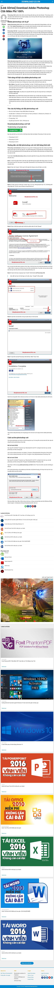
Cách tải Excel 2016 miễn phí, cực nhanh (13, 537)
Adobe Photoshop (17, 26)
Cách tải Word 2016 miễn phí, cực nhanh (13, 545)
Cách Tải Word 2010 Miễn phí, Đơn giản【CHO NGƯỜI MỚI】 (18, 541)
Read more (4, 666)
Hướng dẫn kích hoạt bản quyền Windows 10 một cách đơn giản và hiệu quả (21, 519)
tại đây (23, 442)
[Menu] (2, 1)
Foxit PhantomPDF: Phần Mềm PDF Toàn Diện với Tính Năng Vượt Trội (20, 515)
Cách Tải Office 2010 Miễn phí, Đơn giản (13, 532)
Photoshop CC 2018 (13, 139)
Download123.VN (27, 2)
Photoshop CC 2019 (13, 141)
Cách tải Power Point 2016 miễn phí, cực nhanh (15, 528)
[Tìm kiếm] (52, 1)
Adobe (2, 5)
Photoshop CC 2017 (13, 137)
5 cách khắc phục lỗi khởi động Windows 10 (14, 524)
